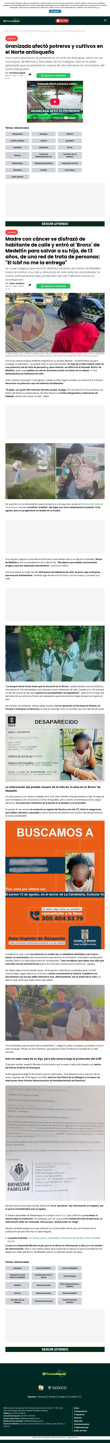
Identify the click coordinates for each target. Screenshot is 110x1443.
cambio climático (17, 141)
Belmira (70, 134)
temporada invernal (70, 163)
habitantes (43, 147)
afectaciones (17, 134)
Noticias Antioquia (43, 1293)
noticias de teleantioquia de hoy (43, 155)
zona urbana (70, 170)
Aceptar (55, 11)
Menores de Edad (43, 1285)
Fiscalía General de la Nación (43, 1276)
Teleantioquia (17, 163)
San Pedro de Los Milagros (70, 155)
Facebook (42, 1396)
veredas (43, 170)
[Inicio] (55, 1373)
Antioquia (43, 134)
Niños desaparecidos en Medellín (69, 1285)
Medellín (17, 1285)
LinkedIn (74, 1396)
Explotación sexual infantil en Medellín (17, 1276)
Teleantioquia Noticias (44, 163)
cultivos (43, 141)
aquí (98, 7)
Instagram (63, 1396)
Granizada (17, 147)
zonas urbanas (17, 177)
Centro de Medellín (69, 1268)
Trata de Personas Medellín (70, 1301)
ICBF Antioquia (70, 1276)
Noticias (17, 155)
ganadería (70, 141)
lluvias (69, 147)
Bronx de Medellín (43, 1268)
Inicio (6, 30)
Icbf (64, 1215)
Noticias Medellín (70, 1293)
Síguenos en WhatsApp (55, 75)
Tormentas (17, 170)
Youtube (52, 1396)
